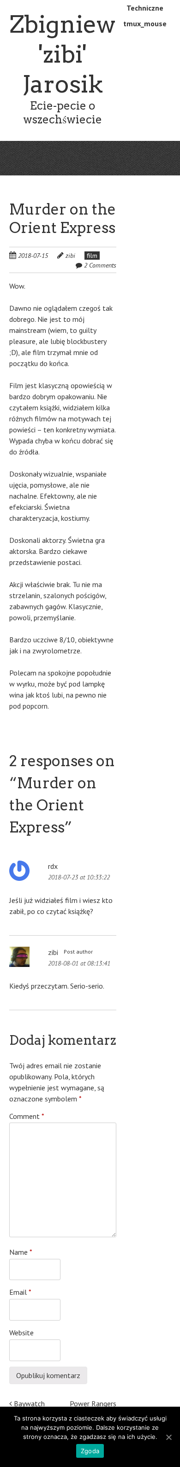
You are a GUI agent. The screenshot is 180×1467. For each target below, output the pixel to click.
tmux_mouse (145, 23)
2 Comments (100, 265)
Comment (26, 1116)
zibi (70, 255)
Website (21, 1332)
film (92, 255)
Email (20, 1292)
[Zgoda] (168, 1437)
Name (20, 1252)
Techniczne (144, 7)
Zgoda (90, 1451)
